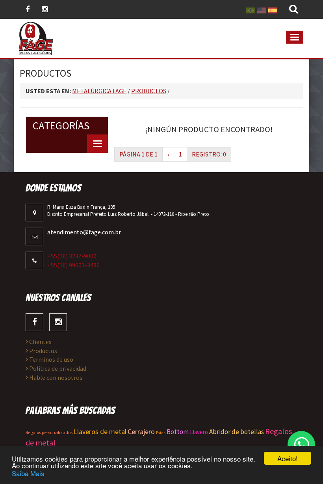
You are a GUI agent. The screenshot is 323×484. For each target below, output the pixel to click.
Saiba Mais (28, 473)
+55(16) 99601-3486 (73, 265)
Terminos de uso (50, 359)
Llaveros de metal (100, 431)
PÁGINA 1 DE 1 (138, 154)
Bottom (178, 431)
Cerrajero (141, 431)
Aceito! (287, 458)
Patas (160, 432)
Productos (42, 351)
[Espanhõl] (272, 9)
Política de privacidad (57, 368)
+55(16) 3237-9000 (72, 256)
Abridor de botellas (236, 431)
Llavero (199, 432)
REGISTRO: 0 (209, 154)
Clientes (40, 342)
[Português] (250, 9)
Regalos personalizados (49, 432)
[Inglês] (261, 9)
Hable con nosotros (55, 377)
